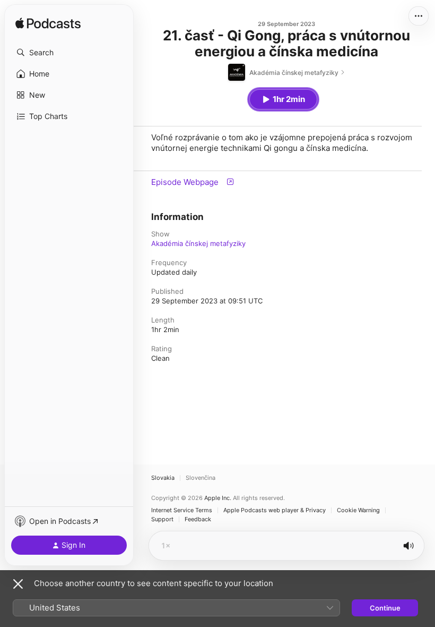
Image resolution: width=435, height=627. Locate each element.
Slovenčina (200, 478)
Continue (385, 608)
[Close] (18, 584)
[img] (48, 24)
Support (162, 519)
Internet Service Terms (181, 510)
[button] (69, 53)
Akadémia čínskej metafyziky (198, 243)
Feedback (198, 519)
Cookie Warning (358, 510)
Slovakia (163, 478)
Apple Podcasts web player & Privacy (274, 510)
